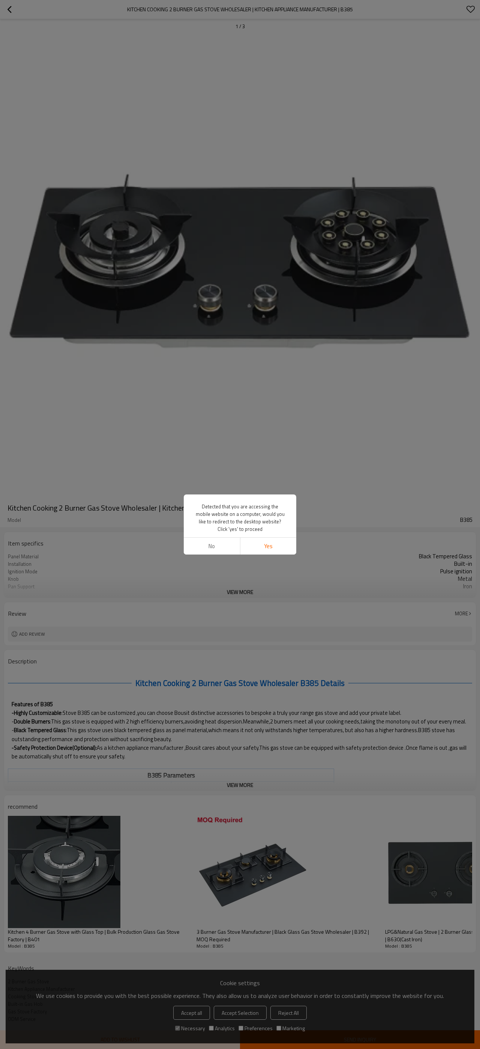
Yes (268, 546)
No (211, 546)
